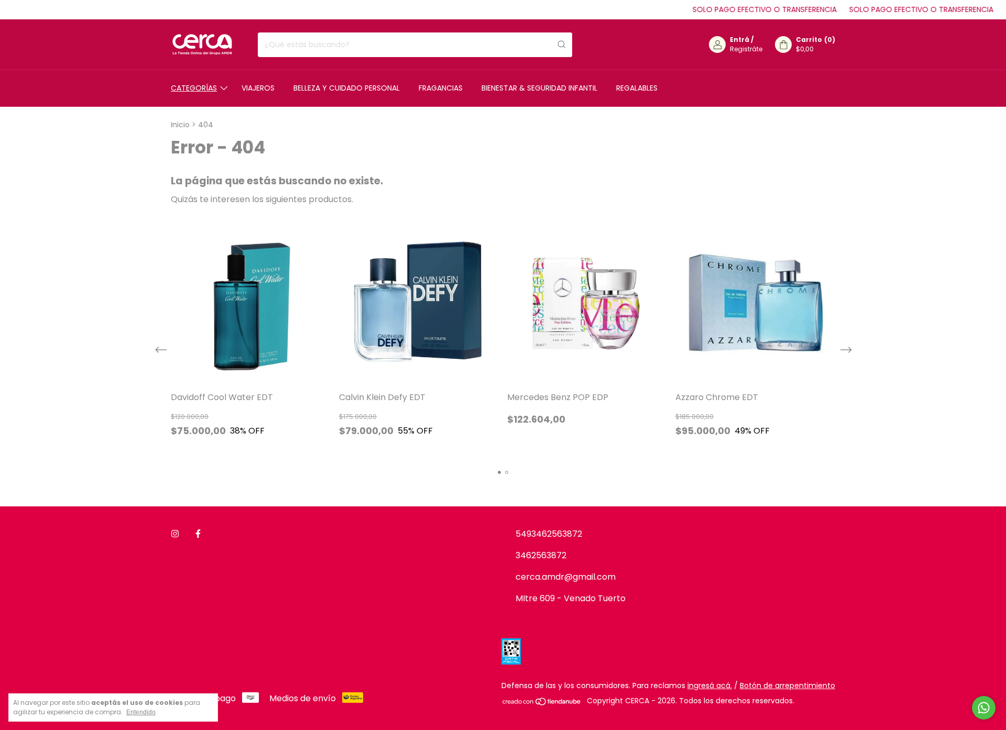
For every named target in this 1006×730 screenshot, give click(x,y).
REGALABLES (637, 88)
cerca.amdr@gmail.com (566, 577)
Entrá (739, 39)
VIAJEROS (258, 88)
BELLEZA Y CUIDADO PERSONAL (346, 88)
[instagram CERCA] (175, 533)
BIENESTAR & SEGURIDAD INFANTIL (539, 88)
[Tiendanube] (542, 703)
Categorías (194, 88)
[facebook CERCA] (198, 533)
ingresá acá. (709, 685)
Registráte (746, 49)
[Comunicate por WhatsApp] (984, 708)
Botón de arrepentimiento (787, 685)
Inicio (180, 124)
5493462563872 (549, 534)
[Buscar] (561, 44)
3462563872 (541, 555)
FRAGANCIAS (441, 88)
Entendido (141, 712)
